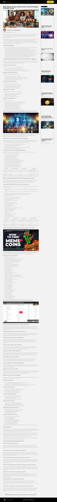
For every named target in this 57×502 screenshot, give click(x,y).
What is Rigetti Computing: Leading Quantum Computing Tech (47, 93)
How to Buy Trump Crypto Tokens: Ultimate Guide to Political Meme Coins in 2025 (47, 116)
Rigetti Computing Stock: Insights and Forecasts (46, 71)
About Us (27, 1)
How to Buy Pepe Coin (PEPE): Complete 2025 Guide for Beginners (47, 139)
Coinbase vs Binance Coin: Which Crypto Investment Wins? (46, 26)
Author (32, 1)
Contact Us (44, 1)
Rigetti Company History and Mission (47, 49)
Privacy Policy (37, 1)
